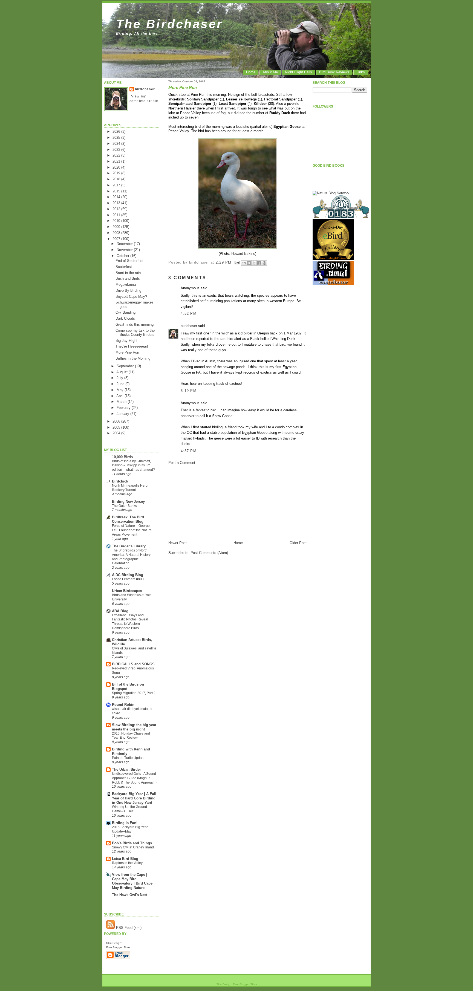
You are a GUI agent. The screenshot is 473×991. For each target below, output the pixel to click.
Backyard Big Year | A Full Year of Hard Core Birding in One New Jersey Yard (134, 798)
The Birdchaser (169, 24)
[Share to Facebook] (259, 263)
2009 (117, 227)
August (122, 372)
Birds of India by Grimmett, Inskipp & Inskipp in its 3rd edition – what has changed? (133, 465)
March (122, 402)
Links (360, 72)
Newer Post (177, 543)
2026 (117, 131)
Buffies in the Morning (133, 358)
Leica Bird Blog (125, 859)
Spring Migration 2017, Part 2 (133, 693)
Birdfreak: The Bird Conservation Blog (128, 519)
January (123, 414)
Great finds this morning (135, 324)
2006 (117, 421)
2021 (117, 161)
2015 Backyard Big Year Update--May (130, 829)
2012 (117, 209)
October (123, 256)
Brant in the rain (128, 273)
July (120, 378)
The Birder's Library (129, 546)
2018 (117, 179)
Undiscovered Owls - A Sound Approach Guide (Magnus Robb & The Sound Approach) (134, 778)
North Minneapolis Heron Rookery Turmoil (130, 488)
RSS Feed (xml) (128, 928)
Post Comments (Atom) (209, 553)
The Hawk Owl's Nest (129, 895)
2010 (117, 221)
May (121, 390)
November (125, 250)
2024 (117, 143)
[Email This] (243, 263)
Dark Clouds (125, 318)
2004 (117, 433)
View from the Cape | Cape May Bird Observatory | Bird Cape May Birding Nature (132, 881)
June (121, 384)
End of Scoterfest (129, 261)
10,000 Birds (122, 457)
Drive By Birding (128, 290)
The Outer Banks (124, 506)
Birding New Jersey (128, 501)
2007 (117, 239)
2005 (117, 427)
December (125, 244)
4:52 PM (189, 313)
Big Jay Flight (126, 341)
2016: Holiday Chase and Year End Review (131, 736)
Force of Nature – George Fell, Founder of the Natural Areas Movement (132, 530)
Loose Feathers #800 (128, 579)
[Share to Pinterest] (264, 263)
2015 (117, 191)
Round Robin (123, 705)
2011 (117, 215)
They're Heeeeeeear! (132, 346)
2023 (117, 150)
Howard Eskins (243, 254)
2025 (117, 137)
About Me (270, 72)
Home (250, 72)
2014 (117, 197)
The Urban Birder (126, 769)
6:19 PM (189, 391)
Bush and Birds (128, 278)
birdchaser (145, 89)
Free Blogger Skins (118, 947)
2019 (117, 173)
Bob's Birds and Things (132, 843)
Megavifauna (126, 284)
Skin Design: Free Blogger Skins (236, 984)
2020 (117, 167)
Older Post (298, 543)
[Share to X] (254, 263)
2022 (117, 155)
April (120, 396)
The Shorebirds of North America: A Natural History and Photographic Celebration (131, 556)
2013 (117, 203)
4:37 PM (189, 451)
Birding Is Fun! (124, 823)
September (126, 366)
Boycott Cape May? (131, 296)
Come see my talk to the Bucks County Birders (135, 332)
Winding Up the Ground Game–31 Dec (129, 809)
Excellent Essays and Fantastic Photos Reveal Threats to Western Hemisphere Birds (130, 621)
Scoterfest (124, 267)
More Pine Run (127, 352)
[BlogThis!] (249, 263)
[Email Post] (237, 262)
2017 (117, 185)
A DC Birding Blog (127, 575)
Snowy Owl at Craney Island (133, 847)
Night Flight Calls (298, 72)
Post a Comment (181, 463)
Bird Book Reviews (334, 72)
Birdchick (120, 481)
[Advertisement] (209, 502)
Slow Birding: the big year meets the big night (134, 727)
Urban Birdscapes (127, 591)
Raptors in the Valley (127, 863)
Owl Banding (125, 312)
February (124, 408)
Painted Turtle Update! (128, 758)
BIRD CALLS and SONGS (133, 664)
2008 (117, 233)
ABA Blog (120, 611)
